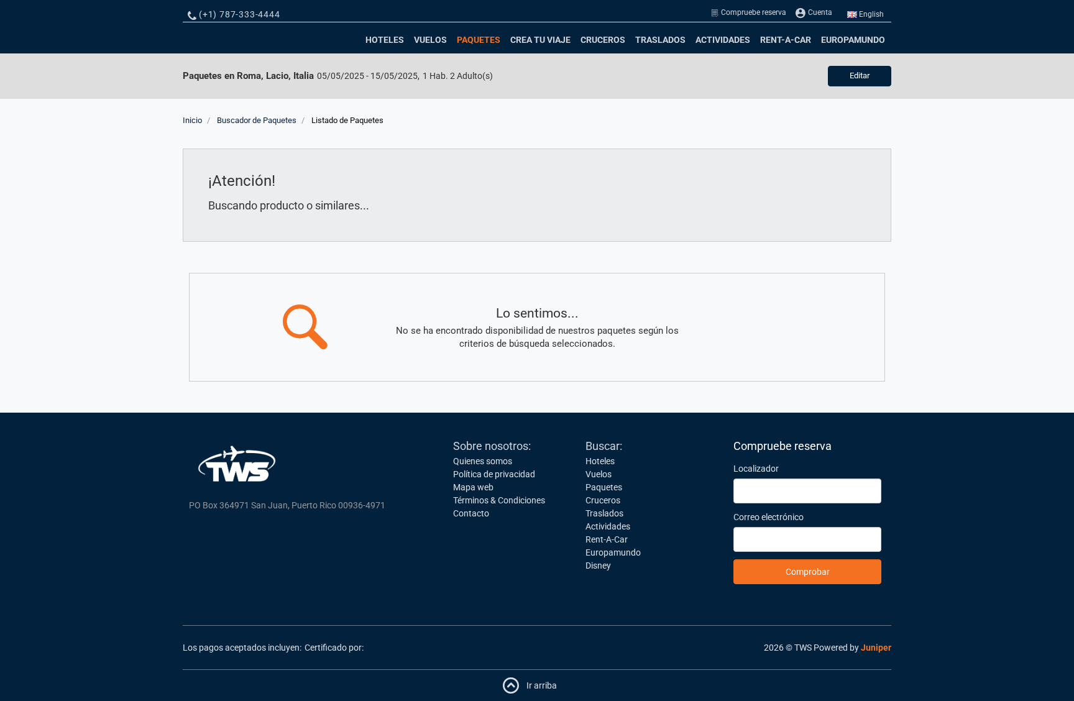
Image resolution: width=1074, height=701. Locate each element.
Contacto (471, 513)
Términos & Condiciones (499, 500)
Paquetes (480, 39)
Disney (598, 565)
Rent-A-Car (606, 539)
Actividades (722, 40)
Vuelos (430, 40)
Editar (860, 75)
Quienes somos (482, 461)
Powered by (852, 648)
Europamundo (853, 40)
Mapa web (473, 487)
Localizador (756, 469)
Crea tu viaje (540, 40)
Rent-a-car (785, 40)
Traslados (660, 40)
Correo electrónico (768, 517)
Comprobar (808, 572)
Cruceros (603, 40)
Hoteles (384, 40)
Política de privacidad (494, 474)
